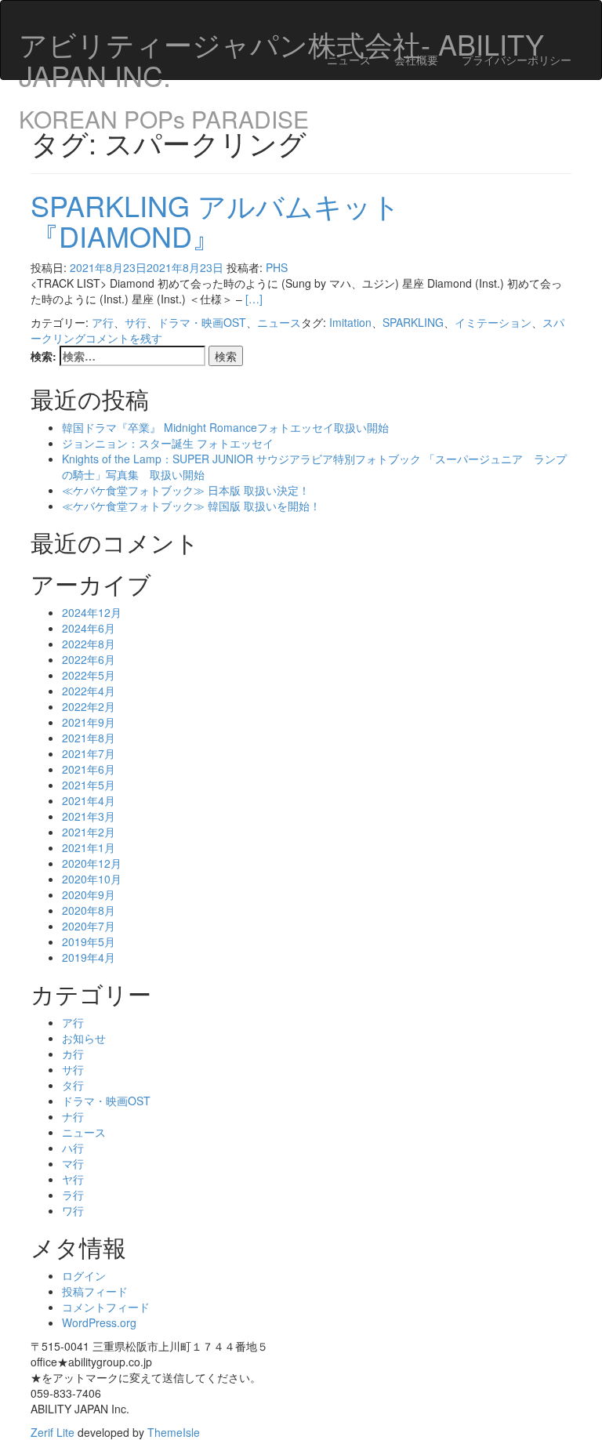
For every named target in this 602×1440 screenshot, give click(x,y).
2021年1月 (88, 847)
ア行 (103, 322)
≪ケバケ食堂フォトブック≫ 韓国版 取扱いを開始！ (191, 505)
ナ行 (73, 1116)
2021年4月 (88, 800)
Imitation (350, 322)
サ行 (136, 322)
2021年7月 (88, 753)
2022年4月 (88, 690)
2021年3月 (88, 816)
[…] (254, 298)
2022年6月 (88, 659)
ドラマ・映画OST (202, 322)
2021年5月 (88, 785)
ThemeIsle (173, 1432)
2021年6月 (88, 769)
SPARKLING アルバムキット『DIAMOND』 (216, 220)
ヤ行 (73, 1179)
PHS (277, 267)
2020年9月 (88, 894)
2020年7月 (88, 926)
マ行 (73, 1163)
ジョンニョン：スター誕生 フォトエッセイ (168, 443)
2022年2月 (88, 706)
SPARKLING (413, 322)
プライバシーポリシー (516, 59)
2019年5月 (88, 941)
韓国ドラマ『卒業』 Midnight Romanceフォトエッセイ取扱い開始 (225, 427)
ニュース (349, 59)
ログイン (84, 1275)
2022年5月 (88, 675)
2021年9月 (88, 722)
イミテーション (493, 322)
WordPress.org (99, 1322)
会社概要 (416, 59)
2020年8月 (88, 910)
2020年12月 (91, 863)
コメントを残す (123, 338)
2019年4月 (88, 957)
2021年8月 (88, 737)
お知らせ (84, 1038)
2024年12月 (91, 612)
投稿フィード (95, 1291)
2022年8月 (88, 643)
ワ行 (73, 1210)
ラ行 (73, 1194)
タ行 (73, 1085)
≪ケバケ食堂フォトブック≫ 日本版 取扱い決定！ (186, 490)
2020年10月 (91, 879)
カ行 (73, 1053)
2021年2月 (88, 832)
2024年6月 (88, 628)
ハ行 (73, 1147)
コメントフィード (106, 1307)
